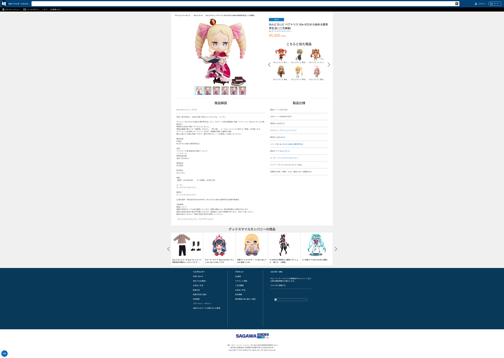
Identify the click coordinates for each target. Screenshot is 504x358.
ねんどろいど (198, 15)
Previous (270, 64)
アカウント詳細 (241, 281)
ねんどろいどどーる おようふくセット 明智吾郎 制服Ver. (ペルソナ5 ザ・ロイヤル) (187, 261)
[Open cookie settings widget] (4, 353)
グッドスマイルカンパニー (281, 31)
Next (327, 64)
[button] (261, 22)
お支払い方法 (198, 285)
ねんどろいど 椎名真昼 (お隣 (284, 79)
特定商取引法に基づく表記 (245, 299)
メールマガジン (33, 9)
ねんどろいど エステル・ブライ (321, 62)
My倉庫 (238, 276)
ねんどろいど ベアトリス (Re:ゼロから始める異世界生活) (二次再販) (230, 15)
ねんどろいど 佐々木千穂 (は (284, 62)
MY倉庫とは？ (55, 9)
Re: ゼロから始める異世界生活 (291, 144)
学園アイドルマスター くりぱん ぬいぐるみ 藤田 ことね (252, 261)
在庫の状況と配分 (200, 294)
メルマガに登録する (278, 285)
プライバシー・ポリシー (202, 303)
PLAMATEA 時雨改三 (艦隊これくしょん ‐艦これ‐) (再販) (283, 261)
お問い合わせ (198, 276)
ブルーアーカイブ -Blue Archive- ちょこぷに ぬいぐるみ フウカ (219, 261)
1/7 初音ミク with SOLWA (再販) (314, 260)
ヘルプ (44, 9)
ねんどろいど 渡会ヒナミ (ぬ (320, 79)
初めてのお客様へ (200, 281)
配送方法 (196, 290)
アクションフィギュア (182, 15)
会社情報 (238, 294)
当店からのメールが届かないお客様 (206, 308)
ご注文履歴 (239, 285)
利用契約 (196, 299)
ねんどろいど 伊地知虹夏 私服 (302, 79)
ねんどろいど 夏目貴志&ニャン (303, 62)
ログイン (482, 3)
